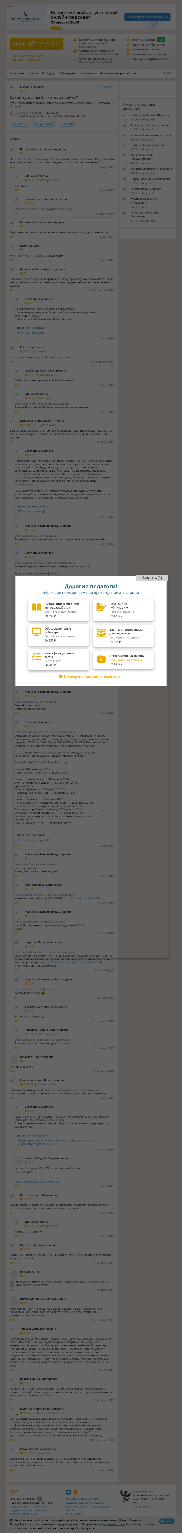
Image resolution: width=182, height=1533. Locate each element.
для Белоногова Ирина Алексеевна (46, 1039)
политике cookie (114, 1524)
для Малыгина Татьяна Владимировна (49, 562)
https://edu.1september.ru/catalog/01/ (38, 586)
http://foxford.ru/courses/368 (82, 898)
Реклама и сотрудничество (82, 1498)
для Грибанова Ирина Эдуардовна (46, 403)
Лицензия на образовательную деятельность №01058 (29, 1512)
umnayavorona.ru (143, 1506)
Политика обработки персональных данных (88, 1508)
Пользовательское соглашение (85, 1502)
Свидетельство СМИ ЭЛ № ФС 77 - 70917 (34, 1506)
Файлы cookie (74, 1513)
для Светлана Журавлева (40, 535)
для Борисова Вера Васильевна (44, 921)
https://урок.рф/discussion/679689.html (50, 1433)
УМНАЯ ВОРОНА (143, 1491)
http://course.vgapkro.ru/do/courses (37, 1181)
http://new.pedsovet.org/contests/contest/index (74, 962)
